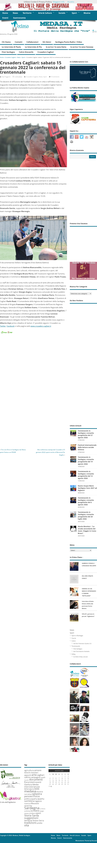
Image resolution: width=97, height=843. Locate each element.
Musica (87, 13)
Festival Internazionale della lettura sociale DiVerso (87, 447)
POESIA (36, 796)
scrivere (35, 810)
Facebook (10, 326)
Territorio (27, 13)
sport (38, 813)
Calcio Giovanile (26, 52)
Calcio (74, 641)
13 (56, 780)
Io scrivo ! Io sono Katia (56, 47)
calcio (27, 777)
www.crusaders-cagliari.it (41, 326)
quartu (34, 798)
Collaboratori (32, 42)
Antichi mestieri (31, 772)
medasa (30, 791)
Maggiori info (59, 1)
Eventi (5, 18)
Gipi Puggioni (6, 77)
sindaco (32, 813)
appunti (27, 775)
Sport (74, 13)
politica (27, 799)
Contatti (18, 42)
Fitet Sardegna (8, 52)
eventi (38, 782)
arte (34, 775)
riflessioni (34, 803)
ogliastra (37, 794)
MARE (36, 788)
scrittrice (27, 811)
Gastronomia (19, 18)
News (15, 13)
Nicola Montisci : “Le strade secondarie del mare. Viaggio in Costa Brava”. (87, 529)
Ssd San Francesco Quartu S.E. (82, 643)
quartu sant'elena (34, 799)
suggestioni (31, 818)
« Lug (50, 786)
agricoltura (29, 770)
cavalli (42, 777)
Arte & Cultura (45, 13)
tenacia (28, 820)
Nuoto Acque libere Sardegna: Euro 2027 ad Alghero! (87, 488)
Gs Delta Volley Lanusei (80, 657)
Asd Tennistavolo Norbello (81, 651)
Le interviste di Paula (11, 47)
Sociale (62, 13)
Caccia (74, 638)
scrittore (42, 809)
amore (37, 770)
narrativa (27, 794)
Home (5, 13)
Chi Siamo (6, 42)
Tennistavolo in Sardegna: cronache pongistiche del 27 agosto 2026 (86, 434)
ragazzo (38, 801)
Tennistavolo (76, 646)
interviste (28, 786)
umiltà (39, 823)
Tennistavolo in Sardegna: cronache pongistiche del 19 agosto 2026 (86, 460)
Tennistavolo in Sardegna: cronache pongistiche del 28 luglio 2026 (86, 515)
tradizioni (30, 823)
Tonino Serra (38, 820)
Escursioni (29, 782)
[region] (48, 5)
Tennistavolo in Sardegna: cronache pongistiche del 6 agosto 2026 (86, 501)
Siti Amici (47, 42)
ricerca (27, 803)
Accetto (70, 1)
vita (26, 825)
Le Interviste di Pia (33, 47)
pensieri (28, 796)
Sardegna (31, 808)
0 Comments (55, 77)
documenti (36, 779)
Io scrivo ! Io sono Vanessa (81, 47)
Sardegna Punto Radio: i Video (68, 42)
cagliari (40, 775)
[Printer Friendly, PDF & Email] (6, 332)
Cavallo (26, 780)
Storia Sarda (31, 815)
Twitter (3, 326)
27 (56, 784)
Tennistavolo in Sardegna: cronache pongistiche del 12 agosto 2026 (86, 474)
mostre (39, 791)
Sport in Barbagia (77, 636)
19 (53, 782)
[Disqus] (33, 413)
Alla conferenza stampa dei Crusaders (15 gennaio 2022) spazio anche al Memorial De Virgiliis (50, 452)
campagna (35, 777)
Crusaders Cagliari (45, 52)
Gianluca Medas (31, 784)
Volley (73, 654)
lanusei (36, 786)
